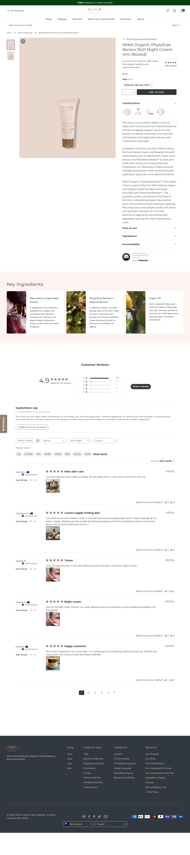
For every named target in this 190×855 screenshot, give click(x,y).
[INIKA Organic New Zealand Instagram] (84, 816)
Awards (149, 782)
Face (69, 754)
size (19, 454)
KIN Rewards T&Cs (93, 782)
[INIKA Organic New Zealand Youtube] (105, 816)
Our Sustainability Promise (159, 773)
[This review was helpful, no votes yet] (166, 502)
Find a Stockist (121, 758)
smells (47, 454)
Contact (118, 754)
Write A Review (141, 386)
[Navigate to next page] (115, 691)
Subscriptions (91, 787)
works (88, 454)
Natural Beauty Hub (155, 787)
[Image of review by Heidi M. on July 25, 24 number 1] (53, 663)
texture (77, 454)
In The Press (151, 792)
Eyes (69, 758)
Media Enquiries (122, 768)
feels (67, 454)
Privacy (87, 773)
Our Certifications (154, 763)
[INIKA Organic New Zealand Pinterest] (94, 816)
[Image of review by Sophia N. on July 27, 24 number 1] (53, 574)
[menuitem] (50, 19)
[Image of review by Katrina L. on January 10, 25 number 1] (53, 486)
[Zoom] (23, 41)
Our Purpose (152, 754)
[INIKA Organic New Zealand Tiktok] (99, 816)
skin (39, 454)
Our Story (150, 758)
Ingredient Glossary (155, 777)
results (58, 454)
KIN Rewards (17, 10)
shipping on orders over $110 (95, 2)
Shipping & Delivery (94, 763)
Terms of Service (92, 777)
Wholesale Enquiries (124, 763)
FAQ (86, 754)
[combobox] (54, 440)
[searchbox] (25, 440)
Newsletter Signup (123, 773)
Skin (69, 768)
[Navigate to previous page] (74, 691)
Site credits (22, 818)
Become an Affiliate (124, 777)
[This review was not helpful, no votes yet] (171, 502)
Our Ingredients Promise (158, 768)
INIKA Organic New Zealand (30, 815)
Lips (69, 763)
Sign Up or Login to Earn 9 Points (141, 39)
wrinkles (28, 454)
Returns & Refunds (93, 758)
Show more (100, 454)
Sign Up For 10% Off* (137, 85)
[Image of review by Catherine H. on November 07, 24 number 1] (53, 533)
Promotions (90, 768)
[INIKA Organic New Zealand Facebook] (89, 816)
